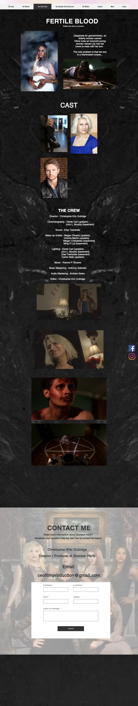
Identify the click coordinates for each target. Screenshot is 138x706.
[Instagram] (132, 356)
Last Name (78, 585)
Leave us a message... (51, 609)
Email (45, 597)
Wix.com (85, 702)
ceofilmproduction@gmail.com (69, 575)
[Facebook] (132, 348)
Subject (76, 597)
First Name (47, 585)
